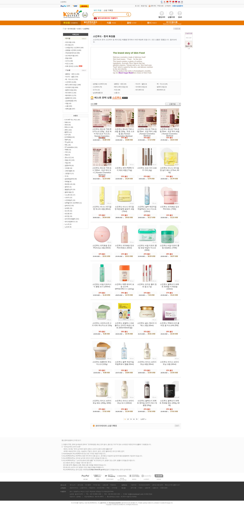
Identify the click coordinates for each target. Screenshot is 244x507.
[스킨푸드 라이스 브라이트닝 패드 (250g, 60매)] (101, 398)
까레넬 (67, 181)
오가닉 (67, 61)
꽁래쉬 (67, 187)
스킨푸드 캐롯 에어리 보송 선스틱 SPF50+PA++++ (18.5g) (124, 286)
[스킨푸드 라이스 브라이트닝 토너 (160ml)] (124, 398)
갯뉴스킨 (68, 157)
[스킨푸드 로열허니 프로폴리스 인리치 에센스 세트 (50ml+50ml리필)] (124, 321)
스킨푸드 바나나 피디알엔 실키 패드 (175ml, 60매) (169, 170)
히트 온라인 (69, 66)
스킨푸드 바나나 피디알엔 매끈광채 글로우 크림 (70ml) (124, 209)
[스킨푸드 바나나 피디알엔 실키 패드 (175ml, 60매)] (169, 166)
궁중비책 (68, 165)
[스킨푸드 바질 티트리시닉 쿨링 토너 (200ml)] (101, 282)
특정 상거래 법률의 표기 (172, 485)
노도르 (67, 227)
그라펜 (67, 168)
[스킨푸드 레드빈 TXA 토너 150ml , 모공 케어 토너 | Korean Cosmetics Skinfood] (101, 166)
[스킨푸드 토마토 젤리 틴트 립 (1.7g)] (147, 282)
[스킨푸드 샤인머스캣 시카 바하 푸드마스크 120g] (101, 321)
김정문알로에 (69, 179)
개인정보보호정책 (144, 485)
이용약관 (133, 485)
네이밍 (67, 216)
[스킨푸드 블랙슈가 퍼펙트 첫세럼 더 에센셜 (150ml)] (169, 282)
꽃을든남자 (68, 189)
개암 (66, 155)
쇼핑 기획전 (108, 10)
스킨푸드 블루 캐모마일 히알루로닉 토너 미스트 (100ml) (147, 209)
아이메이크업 (69, 87)
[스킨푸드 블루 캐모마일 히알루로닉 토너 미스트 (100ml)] (147, 204)
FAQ (108, 488)
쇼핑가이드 (83, 488)
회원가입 (144, 6)
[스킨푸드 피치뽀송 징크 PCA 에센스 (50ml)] (124, 243)
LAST (142, 419)
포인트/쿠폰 (100, 488)
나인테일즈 (68, 200)
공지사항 (133, 488)
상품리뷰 (147, 488)
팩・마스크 (69, 79)
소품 (66, 106)
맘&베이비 (68, 98)
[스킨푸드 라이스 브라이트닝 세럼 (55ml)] (147, 360)
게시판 (123, 488)
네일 (66, 103)
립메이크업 (69, 90)
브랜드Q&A (163, 488)
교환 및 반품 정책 (157, 485)
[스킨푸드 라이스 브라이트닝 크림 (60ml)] (169, 360)
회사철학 (88, 485)
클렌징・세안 (69, 74)
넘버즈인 (68, 205)
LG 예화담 (68, 137)
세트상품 (68, 109)
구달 (66, 163)
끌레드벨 (68, 192)
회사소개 (63, 485)
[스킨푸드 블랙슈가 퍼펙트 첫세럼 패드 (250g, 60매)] (169, 398)
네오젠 (67, 213)
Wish (109, 126)
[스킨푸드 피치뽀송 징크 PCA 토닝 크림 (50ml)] (101, 243)
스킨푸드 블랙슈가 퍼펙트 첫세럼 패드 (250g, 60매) (170, 403)
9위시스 (67, 127)
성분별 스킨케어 (70, 50)
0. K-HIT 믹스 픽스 (71, 120)
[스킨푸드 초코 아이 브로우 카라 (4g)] (147, 166)
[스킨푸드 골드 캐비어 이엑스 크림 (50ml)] (147, 321)
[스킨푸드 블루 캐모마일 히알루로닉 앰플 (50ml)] (124, 360)
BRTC (67, 132)
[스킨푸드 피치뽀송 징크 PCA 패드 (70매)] (169, 204)
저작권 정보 (96, 485)
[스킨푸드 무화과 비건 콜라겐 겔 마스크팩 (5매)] (169, 321)
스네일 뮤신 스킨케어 (72, 47)
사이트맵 (114, 488)
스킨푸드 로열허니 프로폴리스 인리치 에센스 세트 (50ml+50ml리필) (124, 325)
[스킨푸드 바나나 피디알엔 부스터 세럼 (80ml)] (101, 204)
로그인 (137, 6)
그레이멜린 (68, 171)
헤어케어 (68, 95)
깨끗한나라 (68, 184)
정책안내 (124, 485)
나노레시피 (68, 195)
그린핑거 (68, 173)
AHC (66, 130)
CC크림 (68, 45)
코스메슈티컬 (69, 55)
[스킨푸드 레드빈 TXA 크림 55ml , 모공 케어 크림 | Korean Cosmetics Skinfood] (147, 127)
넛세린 (67, 208)
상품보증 (105, 485)
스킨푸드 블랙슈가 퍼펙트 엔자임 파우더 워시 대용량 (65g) (147, 403)
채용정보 (113, 485)
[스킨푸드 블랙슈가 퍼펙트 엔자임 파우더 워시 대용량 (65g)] (147, 398)
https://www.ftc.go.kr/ (98, 469)
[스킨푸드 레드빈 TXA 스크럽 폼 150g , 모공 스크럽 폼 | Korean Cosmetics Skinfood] (124, 127)
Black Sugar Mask (126, 73)
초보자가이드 (74, 488)
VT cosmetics (69, 147)
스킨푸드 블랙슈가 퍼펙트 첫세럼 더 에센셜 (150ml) (169, 286)
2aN (66, 122)
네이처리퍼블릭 (70, 219)
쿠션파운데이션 (70, 53)
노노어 (67, 224)
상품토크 (155, 488)
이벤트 (140, 488)
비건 (66, 63)
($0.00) (153, 6)
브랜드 (79, 29)
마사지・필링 (69, 77)
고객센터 (168, 6)
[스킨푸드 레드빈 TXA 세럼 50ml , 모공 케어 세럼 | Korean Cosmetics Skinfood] (169, 127)
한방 (66, 58)
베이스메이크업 (70, 85)
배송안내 (92, 488)
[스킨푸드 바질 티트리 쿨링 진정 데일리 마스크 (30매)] (147, 243)
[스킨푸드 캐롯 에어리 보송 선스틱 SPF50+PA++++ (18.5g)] (124, 282)
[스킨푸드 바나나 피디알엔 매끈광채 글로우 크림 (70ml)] (124, 204)
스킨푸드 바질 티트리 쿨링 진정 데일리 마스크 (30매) (147, 247)
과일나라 (68, 160)
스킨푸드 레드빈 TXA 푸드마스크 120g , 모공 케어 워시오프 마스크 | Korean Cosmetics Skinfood (101, 133)
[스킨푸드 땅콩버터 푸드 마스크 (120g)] (101, 360)
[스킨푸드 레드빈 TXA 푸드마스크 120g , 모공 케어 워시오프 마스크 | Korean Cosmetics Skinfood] (101, 127)
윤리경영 (80, 485)
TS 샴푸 (67, 142)
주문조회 (160, 6)
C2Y (66, 135)
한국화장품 (71, 29)
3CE (66, 125)
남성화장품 (69, 101)
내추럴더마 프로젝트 (72, 203)
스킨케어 (68, 82)
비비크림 (68, 42)
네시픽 (67, 211)
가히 (66, 152)
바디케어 (68, 93)
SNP (66, 140)
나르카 (67, 197)
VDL (66, 145)
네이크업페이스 (70, 221)
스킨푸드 (86, 29)
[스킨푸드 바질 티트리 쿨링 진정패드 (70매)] (169, 243)
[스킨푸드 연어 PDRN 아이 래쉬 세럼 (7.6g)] (124, 166)
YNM (66, 150)
